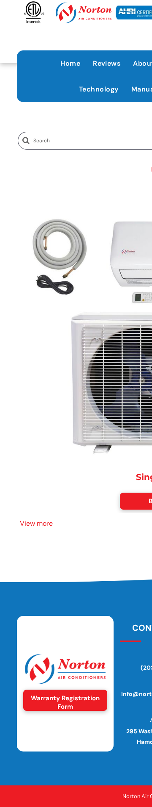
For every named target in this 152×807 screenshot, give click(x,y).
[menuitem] (70, 63)
